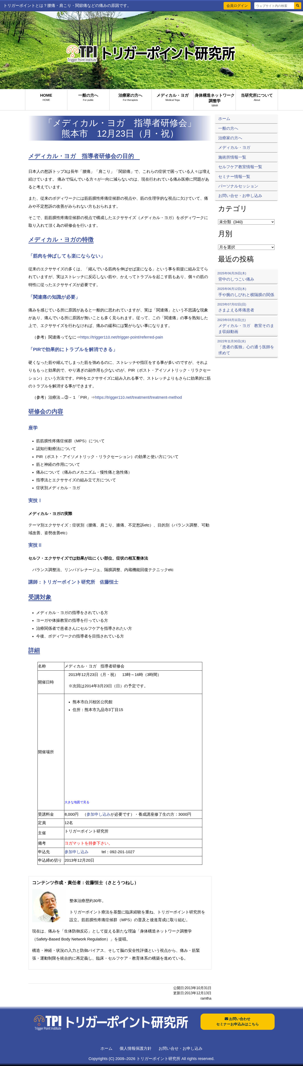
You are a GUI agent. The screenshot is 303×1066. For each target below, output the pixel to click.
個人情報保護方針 (136, 1048)
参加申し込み (98, 814)
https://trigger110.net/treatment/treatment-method (138, 397)
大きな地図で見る (77, 802)
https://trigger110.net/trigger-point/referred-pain (121, 337)
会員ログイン (237, 6)
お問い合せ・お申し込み (181, 1048)
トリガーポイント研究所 (158, 1058)
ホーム (106, 1048)
